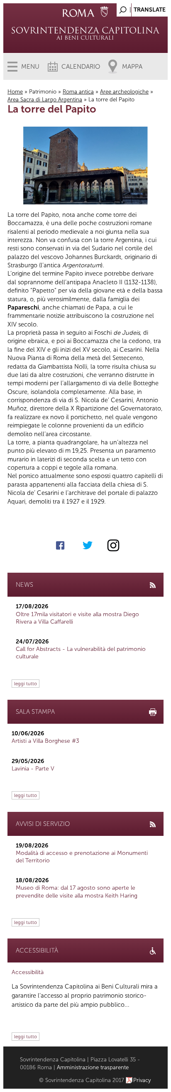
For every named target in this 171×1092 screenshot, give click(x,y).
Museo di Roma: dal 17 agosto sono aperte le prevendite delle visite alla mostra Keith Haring (76, 891)
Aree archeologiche (124, 92)
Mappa (132, 66)
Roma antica (78, 92)
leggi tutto (25, 683)
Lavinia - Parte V (33, 768)
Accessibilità (28, 972)
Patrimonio (42, 92)
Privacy (142, 1080)
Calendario (80, 66)
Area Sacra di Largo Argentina (44, 99)
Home (15, 92)
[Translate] (140, 7)
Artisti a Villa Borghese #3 (45, 740)
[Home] (85, 33)
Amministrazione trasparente (93, 1067)
